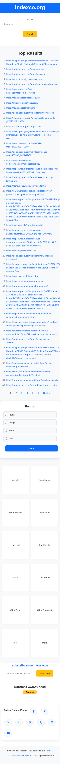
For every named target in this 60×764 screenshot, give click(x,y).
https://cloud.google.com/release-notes (25, 69)
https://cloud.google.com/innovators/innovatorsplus (31, 113)
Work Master (15, 512)
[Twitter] (44, 711)
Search (30, 19)
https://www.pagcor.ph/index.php (22, 276)
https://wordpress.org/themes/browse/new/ (27, 286)
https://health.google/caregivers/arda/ (24, 225)
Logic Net (15, 545)
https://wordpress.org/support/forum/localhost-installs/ (32, 380)
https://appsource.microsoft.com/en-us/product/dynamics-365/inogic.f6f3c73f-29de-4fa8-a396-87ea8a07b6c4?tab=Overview (31, 242)
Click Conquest (44, 610)
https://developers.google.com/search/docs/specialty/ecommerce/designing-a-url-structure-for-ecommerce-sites (33, 135)
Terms (49, 750)
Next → (46, 393)
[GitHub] (52, 722)
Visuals (15, 480)
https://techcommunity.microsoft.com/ (24, 79)
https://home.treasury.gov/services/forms (26, 186)
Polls (44, 642)
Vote (31, 448)
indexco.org (30, 7)
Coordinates (44, 480)
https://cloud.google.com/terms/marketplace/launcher (32, 84)
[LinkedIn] (19, 722)
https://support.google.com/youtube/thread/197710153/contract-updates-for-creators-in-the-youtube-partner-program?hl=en (33, 267)
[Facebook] (33, 711)
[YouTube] (8, 733)
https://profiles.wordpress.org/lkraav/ (24, 126)
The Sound (44, 577)
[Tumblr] (41, 722)
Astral (15, 577)
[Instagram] (8, 722)
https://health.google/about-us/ (21, 250)
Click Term (15, 610)
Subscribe (45, 673)
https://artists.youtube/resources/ (22, 103)
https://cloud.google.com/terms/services (25, 74)
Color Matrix (44, 512)
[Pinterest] (30, 722)
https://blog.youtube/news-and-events (24, 281)
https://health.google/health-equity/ (23, 97)
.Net (15, 642)
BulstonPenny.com (22, 755)
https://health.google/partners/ (20, 108)
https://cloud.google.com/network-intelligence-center (31, 385)
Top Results (44, 545)
